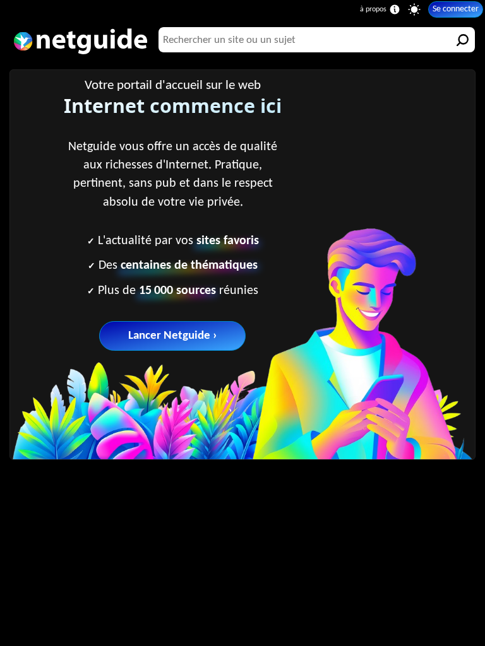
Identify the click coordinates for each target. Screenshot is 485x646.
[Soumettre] (462, 39)
